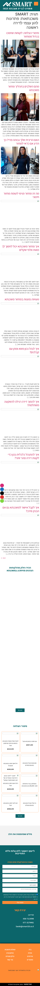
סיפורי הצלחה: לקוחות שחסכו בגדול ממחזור (22, 34)
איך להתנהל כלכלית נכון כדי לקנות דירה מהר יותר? (23, 456)
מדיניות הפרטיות (29, 899)
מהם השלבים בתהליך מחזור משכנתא (23, 88)
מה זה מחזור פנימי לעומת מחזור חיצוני (21, 195)
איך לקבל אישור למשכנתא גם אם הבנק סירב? (21, 509)
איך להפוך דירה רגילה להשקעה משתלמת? (21, 403)
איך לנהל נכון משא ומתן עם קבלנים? (24, 350)
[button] (36, 4)
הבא (3, 558)
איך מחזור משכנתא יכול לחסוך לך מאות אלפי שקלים (20, 248)
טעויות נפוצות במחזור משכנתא (22, 299)
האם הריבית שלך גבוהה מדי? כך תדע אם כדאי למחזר (21, 141)
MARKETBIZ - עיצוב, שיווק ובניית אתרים (20, 984)
